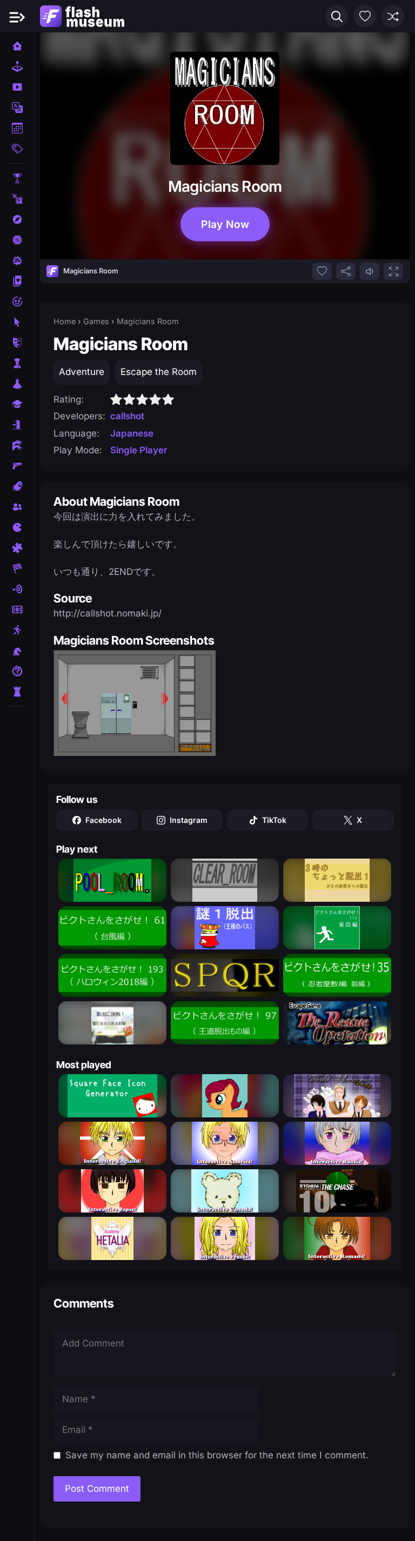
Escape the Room (159, 371)
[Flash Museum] (82, 16)
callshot (127, 416)
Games (96, 321)
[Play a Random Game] (392, 16)
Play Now (224, 224)
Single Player (139, 450)
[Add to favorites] (322, 271)
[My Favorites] (364, 16)
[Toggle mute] (369, 271)
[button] (336, 16)
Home (64, 321)
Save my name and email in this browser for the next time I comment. (217, 1455)
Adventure (81, 371)
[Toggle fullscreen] (393, 271)
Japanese (131, 433)
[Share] (346, 271)
